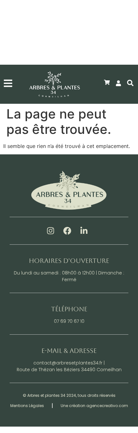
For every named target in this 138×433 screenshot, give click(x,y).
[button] (130, 20)
